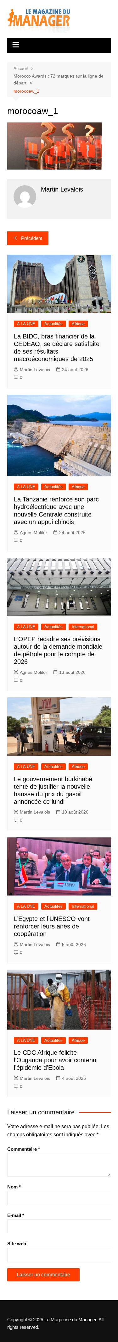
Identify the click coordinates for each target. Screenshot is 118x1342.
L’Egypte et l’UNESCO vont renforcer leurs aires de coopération (52, 926)
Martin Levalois (35, 369)
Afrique (78, 324)
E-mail (15, 1215)
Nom (14, 1186)
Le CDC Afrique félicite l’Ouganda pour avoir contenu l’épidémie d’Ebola (55, 1060)
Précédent (31, 238)
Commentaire (23, 1149)
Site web (16, 1243)
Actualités (53, 324)
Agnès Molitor (33, 532)
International (83, 627)
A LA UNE (26, 324)
